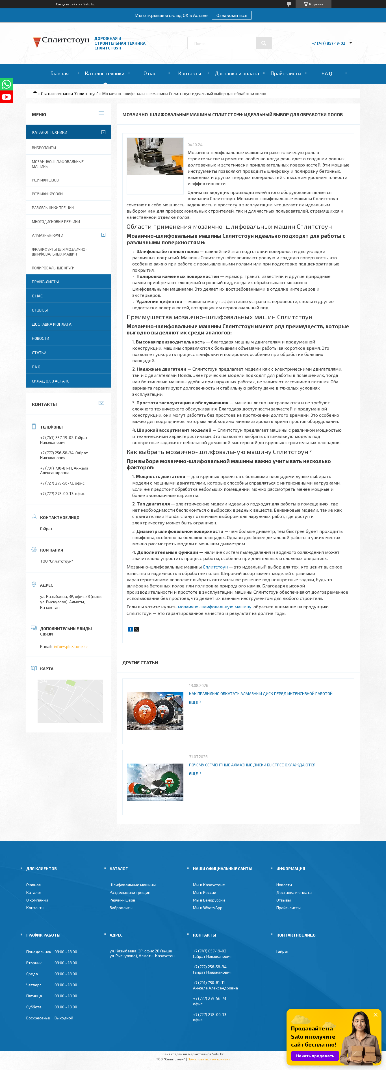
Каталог (34, 892)
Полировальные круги (53, 268)
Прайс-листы (285, 73)
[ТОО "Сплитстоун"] (61, 46)
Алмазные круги (47, 235)
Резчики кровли (47, 194)
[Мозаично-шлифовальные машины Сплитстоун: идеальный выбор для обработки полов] (155, 165)
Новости (40, 338)
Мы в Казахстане (209, 884)
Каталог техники (104, 73)
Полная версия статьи (195, 702)
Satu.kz (218, 1054)
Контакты (189, 73)
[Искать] (264, 43)
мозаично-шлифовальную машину (214, 606)
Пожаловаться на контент (209, 1059)
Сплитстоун (215, 566)
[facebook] (130, 630)
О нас (150, 73)
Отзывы (40, 310)
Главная (59, 73)
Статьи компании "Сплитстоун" (69, 93)
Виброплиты (44, 148)
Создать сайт (66, 4)
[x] (136, 630)
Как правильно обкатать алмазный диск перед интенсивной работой (261, 693)
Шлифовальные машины (133, 884)
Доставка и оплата (237, 73)
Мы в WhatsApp (207, 907)
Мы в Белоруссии (209, 900)
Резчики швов (45, 180)
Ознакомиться (231, 15)
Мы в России (204, 892)
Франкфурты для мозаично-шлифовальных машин (59, 251)
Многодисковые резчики (56, 221)
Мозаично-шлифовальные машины (58, 164)
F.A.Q (326, 73)
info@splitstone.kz (71, 646)
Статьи (39, 352)
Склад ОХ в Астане (51, 381)
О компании (37, 900)
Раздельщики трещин (53, 208)
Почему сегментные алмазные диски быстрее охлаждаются (252, 764)
